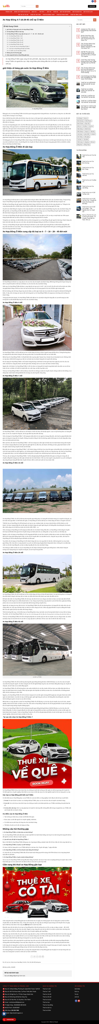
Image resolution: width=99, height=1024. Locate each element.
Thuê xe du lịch (47, 999)
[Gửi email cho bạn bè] (37, 956)
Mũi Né (92, 131)
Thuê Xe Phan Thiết (62, 14)
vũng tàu (87, 142)
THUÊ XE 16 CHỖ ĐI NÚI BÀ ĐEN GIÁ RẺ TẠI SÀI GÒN (88, 84)
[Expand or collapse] (70, 26)
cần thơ (91, 126)
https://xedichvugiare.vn (16, 1013)
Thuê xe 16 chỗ (47, 994)
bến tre (79, 126)
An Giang (79, 118)
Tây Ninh (86, 139)
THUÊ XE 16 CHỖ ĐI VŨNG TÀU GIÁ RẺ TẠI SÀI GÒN (87, 91)
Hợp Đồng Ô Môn (38, 108)
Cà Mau (85, 126)
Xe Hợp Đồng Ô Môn (39, 68)
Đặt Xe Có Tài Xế (23, 14)
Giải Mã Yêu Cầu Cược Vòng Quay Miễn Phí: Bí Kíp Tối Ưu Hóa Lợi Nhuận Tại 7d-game (88, 54)
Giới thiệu (77, 989)
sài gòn (93, 134)
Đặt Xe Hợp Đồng (65, 11)
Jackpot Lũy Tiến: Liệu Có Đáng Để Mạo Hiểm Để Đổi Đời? (88, 30)
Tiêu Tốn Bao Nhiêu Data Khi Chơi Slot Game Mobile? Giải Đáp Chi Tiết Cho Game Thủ (88, 46)
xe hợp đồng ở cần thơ (21, 962)
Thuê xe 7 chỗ (47, 991)
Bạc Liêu (87, 123)
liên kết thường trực (36, 962)
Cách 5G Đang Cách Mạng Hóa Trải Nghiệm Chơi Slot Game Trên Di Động (88, 77)
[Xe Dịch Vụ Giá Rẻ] (10, 6)
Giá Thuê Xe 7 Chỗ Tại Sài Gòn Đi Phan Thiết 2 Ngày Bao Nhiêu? (88, 107)
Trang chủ (8, 11)
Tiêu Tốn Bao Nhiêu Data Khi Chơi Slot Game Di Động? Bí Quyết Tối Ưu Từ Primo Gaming (88, 70)
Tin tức (41, 11)
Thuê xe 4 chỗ (47, 989)
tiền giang (87, 136)
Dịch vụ (34, 11)
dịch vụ (27, 924)
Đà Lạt (92, 142)
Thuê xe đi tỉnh (47, 1010)
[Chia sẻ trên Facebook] (31, 956)
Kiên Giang (80, 131)
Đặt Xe (49, 11)
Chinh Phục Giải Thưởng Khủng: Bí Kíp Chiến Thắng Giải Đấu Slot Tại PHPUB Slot (88, 62)
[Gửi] (37, 6)
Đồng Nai (79, 144)
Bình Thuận (80, 123)
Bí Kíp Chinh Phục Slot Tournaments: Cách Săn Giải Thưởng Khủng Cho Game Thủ (88, 38)
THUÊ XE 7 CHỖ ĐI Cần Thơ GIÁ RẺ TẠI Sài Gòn (88, 96)
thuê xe (55, 11)
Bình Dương (80, 120)
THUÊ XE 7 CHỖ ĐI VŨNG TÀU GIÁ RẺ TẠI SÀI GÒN (88, 101)
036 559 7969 (15, 1010)
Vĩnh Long (79, 142)
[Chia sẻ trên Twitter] (34, 956)
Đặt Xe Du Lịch (88, 11)
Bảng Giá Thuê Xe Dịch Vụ (22, 11)
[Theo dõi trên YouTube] (95, 1)
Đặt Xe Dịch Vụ (77, 11)
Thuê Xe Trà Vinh (35, 14)
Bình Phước (88, 120)
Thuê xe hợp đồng (48, 1005)
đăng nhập (13, 975)
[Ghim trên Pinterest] (40, 956)
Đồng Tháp (87, 144)
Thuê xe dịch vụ (47, 1007)
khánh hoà (87, 128)
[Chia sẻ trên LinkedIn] (43, 956)
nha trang (79, 134)
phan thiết (86, 134)
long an (87, 131)
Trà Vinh (79, 139)
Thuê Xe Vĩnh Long (76, 14)
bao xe (85, 118)
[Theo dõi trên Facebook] (92, 1)
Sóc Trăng (79, 136)
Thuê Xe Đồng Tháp (49, 14)
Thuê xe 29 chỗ (47, 997)
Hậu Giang (80, 128)
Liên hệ (77, 997)
